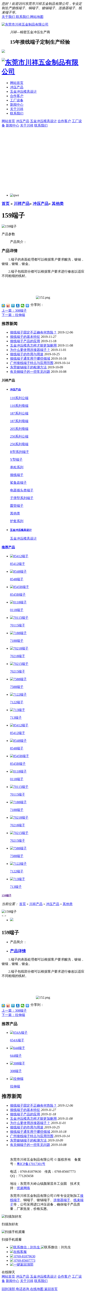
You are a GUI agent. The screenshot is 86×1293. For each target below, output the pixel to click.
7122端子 (16, 702)
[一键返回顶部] (21, 1264)
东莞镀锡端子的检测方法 (28, 367)
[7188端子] (18, 633)
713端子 (16, 717)
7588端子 (16, 687)
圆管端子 (16, 505)
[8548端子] (18, 571)
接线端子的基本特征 (25, 336)
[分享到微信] (22, 305)
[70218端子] (19, 648)
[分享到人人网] (18, 305)
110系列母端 (19, 405)
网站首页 (16, 83)
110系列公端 (19, 398)
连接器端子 (61, 1200)
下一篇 (13, 315)
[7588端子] (18, 679)
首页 (6, 203)
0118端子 (16, 610)
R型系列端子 (19, 452)
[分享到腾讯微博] (13, 305)
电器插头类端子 (21, 490)
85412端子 (17, 564)
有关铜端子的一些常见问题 (30, 371)
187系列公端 (19, 413)
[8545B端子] (19, 587)
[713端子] (17, 710)
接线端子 (16, 475)
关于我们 (9, 16)
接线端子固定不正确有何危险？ (33, 332)
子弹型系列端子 (21, 498)
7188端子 (16, 640)
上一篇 (14, 310)
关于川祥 (16, 109)
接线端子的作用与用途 (26, 354)
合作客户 (16, 96)
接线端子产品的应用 (25, 341)
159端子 (6, 895)
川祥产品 (22, 203)
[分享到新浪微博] (8, 305)
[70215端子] (19, 664)
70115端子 (17, 625)
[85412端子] (19, 556)
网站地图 (36, 16)
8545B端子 (18, 594)
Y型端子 (16, 459)
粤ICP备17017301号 (31, 1164)
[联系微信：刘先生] (25, 1247)
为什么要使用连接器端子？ (30, 350)
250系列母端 (19, 444)
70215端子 (17, 671)
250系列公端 (19, 436)
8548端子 (16, 579)
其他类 (58, 203)
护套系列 (16, 521)
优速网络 (23, 1188)
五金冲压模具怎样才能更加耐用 (33, 345)
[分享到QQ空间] (3, 305)
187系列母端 (19, 421)
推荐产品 (8, 547)
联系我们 (23, 16)
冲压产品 (16, 87)
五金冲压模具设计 (23, 91)
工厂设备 (16, 100)
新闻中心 (16, 104)
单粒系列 (16, 467)
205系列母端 (19, 429)
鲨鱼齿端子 (18, 482)
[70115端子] (19, 617)
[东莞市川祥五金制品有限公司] (25, 24)
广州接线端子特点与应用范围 (31, 363)
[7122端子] (18, 694)
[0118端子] (18, 602)
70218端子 (17, 656)
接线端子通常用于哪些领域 (30, 358)
